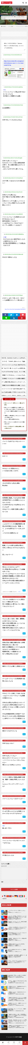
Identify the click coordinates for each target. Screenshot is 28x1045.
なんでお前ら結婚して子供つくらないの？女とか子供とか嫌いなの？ (14, 392)
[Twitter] (11, 314)
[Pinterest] (22, 318)
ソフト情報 (18, 16)
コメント (3, 866)
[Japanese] (2, 896)
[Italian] (23, 896)
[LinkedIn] (14, 318)
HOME (4, 26)
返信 (24, 446)
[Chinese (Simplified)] (7, 896)
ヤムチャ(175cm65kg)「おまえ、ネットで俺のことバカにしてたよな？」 (14, 371)
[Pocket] (23, 314)
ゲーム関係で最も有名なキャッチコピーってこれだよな (14, 382)
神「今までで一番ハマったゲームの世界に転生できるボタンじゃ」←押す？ (14, 368)
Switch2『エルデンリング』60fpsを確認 (17, 921)
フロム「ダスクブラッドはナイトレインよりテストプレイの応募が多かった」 (17, 961)
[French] (18, 896)
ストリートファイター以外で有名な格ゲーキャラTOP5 (14, 388)
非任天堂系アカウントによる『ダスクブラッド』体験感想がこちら (17, 933)
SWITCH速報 (18, 1037)
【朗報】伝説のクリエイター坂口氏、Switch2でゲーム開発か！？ (16, 945)
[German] (15, 896)
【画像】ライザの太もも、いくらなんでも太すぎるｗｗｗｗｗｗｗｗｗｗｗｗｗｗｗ (14, 375)
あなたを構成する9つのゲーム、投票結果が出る (17, 950)
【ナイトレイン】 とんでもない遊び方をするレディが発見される (14, 364)
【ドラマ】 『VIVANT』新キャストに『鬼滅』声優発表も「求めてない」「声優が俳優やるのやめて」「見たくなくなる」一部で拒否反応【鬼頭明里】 (14, 361)
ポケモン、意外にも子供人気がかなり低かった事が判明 (17, 981)
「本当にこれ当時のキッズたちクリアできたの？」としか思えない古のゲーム (17, 928)
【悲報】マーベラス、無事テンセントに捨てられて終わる (17, 1004)
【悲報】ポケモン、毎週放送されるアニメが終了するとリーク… (17, 987)
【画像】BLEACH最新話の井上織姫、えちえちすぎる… (14, 385)
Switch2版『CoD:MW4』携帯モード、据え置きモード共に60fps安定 (17, 956)
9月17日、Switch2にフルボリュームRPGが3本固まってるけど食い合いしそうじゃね (14, 358)
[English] (5, 896)
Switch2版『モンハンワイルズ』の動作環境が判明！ (17, 1009)
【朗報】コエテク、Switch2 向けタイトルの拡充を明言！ (17, 993)
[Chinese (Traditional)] (10, 896)
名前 (2, 881)
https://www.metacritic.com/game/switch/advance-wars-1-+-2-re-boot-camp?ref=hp (14, 63)
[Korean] (13, 896)
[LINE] (6, 318)
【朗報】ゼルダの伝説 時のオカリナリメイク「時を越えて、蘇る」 (17, 1026)
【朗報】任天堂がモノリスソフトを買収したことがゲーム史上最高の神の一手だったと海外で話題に (17, 998)
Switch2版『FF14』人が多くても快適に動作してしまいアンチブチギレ (17, 976)
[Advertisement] (14, 33)
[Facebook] (5, 314)
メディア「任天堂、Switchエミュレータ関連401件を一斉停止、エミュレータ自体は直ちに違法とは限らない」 (17, 917)
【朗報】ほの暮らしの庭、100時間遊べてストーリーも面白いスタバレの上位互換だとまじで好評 (17, 1015)
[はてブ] (17, 314)
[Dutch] (21, 896)
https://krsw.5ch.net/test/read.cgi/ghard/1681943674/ (15, 309)
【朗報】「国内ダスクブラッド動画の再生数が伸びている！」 (17, 939)
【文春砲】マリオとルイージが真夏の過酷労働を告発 (14, 378)
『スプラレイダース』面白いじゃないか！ (16, 911)
